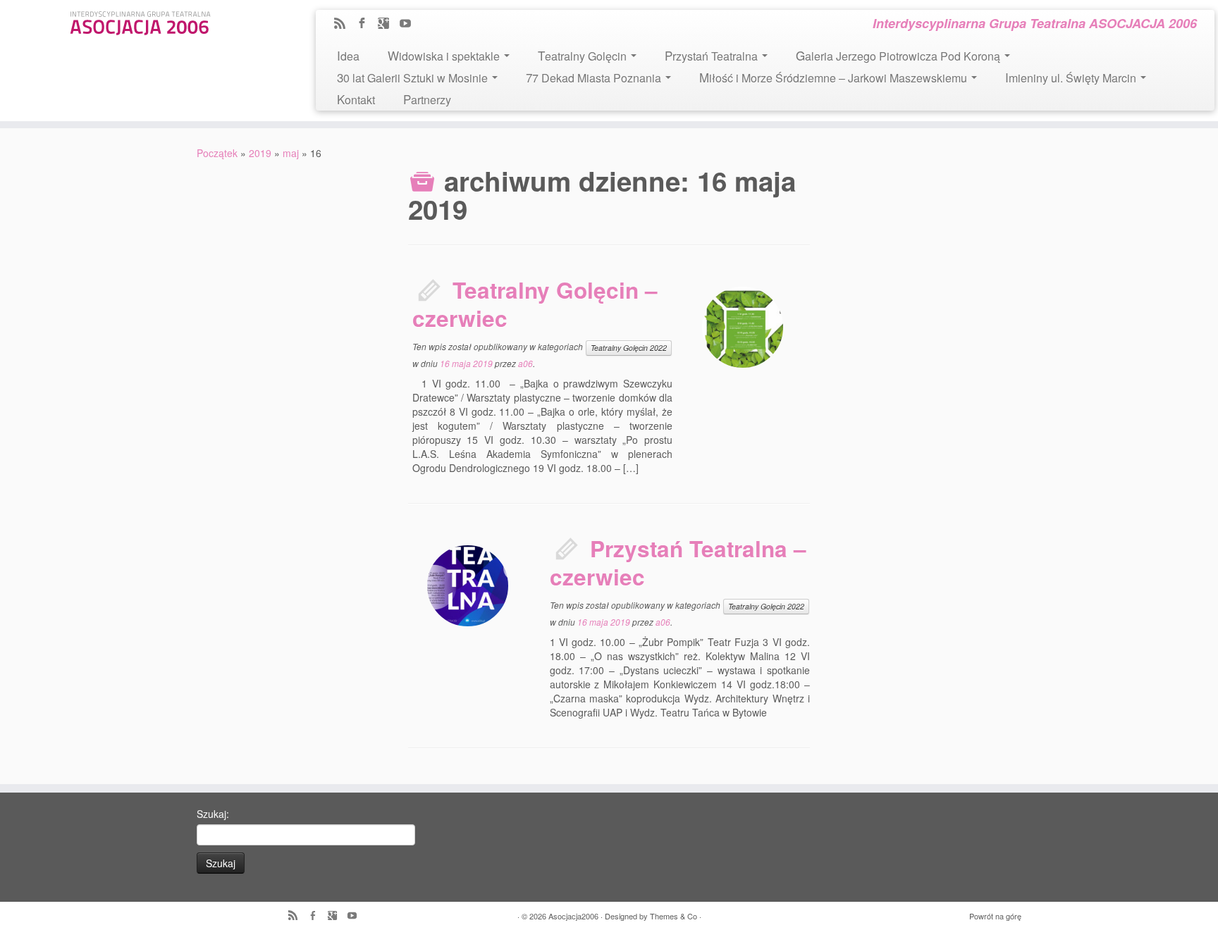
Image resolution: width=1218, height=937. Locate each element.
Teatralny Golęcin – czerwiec (535, 304)
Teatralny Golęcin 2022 (629, 347)
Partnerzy (427, 99)
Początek (217, 153)
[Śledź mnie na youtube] (410, 24)
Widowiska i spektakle (445, 55)
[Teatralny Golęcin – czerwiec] (742, 327)
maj (291, 153)
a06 (525, 363)
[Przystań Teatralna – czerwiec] (468, 586)
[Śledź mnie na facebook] (366, 24)
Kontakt (356, 99)
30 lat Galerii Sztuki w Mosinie (414, 77)
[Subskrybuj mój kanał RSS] (344, 24)
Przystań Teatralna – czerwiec (678, 562)
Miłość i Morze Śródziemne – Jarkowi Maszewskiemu (834, 77)
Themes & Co (673, 916)
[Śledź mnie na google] (388, 24)
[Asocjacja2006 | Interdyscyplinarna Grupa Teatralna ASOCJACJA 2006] (140, 21)
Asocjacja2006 (573, 916)
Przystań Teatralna (713, 55)
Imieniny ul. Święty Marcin (1072, 77)
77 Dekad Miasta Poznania (595, 77)
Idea (348, 55)
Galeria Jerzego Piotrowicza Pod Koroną (899, 55)
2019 (260, 153)
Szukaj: (213, 814)
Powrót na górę (995, 916)
